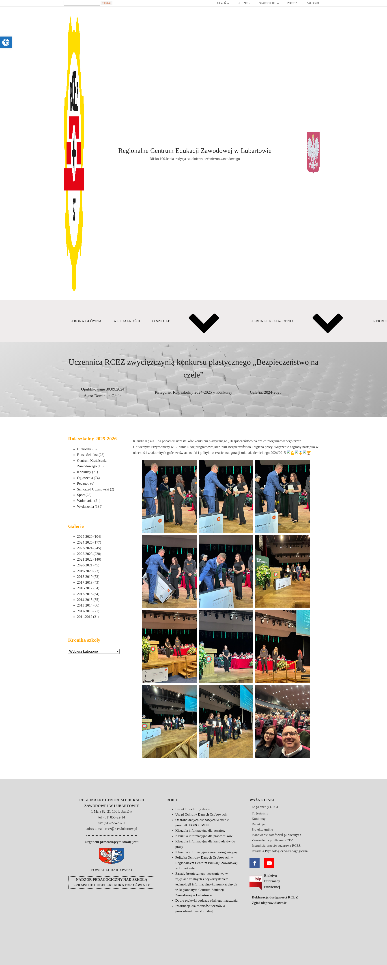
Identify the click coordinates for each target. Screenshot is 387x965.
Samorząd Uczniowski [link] (93, 489)
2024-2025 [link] (273, 392)
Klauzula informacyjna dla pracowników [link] (203, 836)
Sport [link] (81, 495)
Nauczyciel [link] (267, 3)
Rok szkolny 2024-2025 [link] (192, 392)
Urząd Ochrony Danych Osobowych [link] (201, 814)
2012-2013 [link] (84, 611)
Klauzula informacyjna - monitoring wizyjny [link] (206, 852)
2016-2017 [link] (84, 588)
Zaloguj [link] (313, 3)
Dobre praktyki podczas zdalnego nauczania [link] (206, 900)
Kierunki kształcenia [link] (271, 321)
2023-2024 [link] (84, 548)
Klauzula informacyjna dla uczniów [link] (200, 830)
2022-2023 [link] (84, 554)
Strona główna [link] (86, 321)
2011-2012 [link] (84, 617)
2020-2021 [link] (84, 565)
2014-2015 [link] (84, 600)
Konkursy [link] (224, 392)
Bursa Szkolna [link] (87, 455)
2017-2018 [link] (84, 582)
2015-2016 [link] (84, 594)
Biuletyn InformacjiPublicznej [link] (272, 881)
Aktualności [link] (127, 321)
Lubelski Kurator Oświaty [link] (122, 885)
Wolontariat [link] (85, 501)
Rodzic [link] (243, 3)
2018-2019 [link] (84, 577)
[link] (6, 42)
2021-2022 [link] (84, 559)
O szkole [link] (161, 321)
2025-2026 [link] (84, 536)
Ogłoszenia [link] (85, 478)
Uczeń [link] (221, 3)
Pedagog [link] (83, 483)
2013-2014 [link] (84, 605)
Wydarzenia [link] (85, 506)
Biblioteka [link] (84, 449)
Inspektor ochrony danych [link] (193, 809)
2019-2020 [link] (84, 571)
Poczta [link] (292, 3)
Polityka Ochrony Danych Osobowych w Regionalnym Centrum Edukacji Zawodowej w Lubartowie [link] (206, 863)
